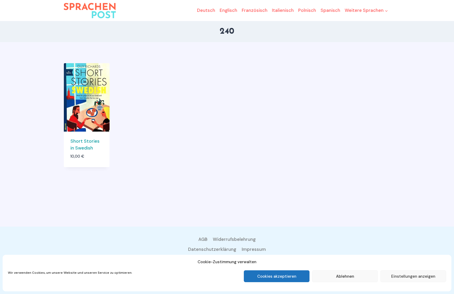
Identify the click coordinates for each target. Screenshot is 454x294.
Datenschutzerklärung (212, 249)
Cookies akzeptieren (276, 276)
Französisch (254, 10)
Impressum (254, 249)
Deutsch (206, 10)
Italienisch (283, 10)
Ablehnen (345, 276)
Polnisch (307, 10)
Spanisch (330, 10)
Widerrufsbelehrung (234, 239)
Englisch (228, 10)
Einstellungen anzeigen (413, 276)
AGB (203, 239)
